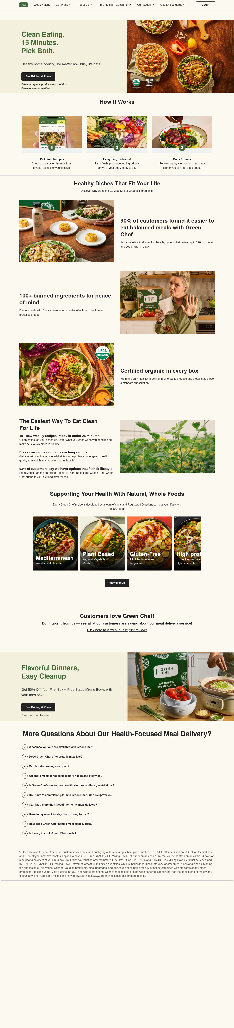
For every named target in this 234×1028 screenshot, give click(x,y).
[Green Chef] (23, 4)
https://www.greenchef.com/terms (106, 875)
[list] (117, 140)
